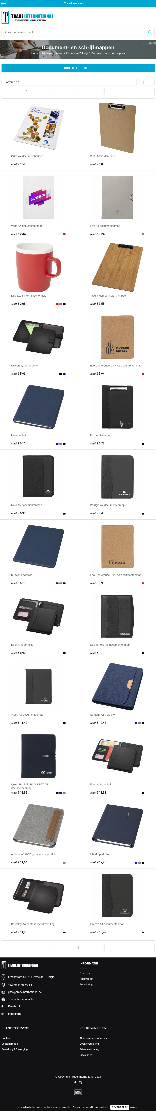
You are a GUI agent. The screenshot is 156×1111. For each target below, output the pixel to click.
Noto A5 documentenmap (26, 505)
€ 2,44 (18, 234)
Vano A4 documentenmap (27, 225)
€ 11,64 (19, 862)
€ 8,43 (97, 513)
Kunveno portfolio (21, 575)
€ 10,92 (98, 653)
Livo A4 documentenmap (105, 225)
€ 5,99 (18, 373)
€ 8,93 (97, 583)
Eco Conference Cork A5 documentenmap (115, 365)
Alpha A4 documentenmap (27, 714)
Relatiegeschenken (52, 53)
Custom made (10, 1043)
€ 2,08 (18, 304)
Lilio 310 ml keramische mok (28, 295)
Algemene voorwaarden (93, 1038)
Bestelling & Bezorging (15, 1049)
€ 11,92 (19, 792)
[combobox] (73, 32)
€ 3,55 (97, 304)
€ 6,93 (18, 513)
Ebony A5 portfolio (22, 644)
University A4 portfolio (24, 365)
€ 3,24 (97, 234)
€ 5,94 (97, 373)
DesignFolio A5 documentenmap (110, 644)
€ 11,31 (98, 792)
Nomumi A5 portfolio (102, 714)
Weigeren (133, 1107)
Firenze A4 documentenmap (107, 924)
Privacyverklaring (89, 1049)
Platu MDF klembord (102, 156)
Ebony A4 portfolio (101, 784)
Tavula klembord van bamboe (108, 295)
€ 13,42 (98, 932)
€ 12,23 (98, 862)
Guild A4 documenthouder (27, 156)
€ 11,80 (19, 932)
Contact (6, 1038)
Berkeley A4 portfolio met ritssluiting (33, 924)
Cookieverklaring (89, 1043)
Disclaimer (86, 1054)
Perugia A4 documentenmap (107, 505)
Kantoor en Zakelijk (77, 53)
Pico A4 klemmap (100, 435)
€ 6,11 (18, 443)
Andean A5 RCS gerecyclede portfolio (34, 854)
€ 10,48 (98, 723)
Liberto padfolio (99, 854)
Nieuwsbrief (86, 978)
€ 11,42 (19, 723)
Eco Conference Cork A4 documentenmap (115, 575)
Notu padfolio (19, 435)
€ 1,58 (18, 164)
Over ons (85, 973)
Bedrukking (86, 984)
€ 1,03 (97, 164)
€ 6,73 (97, 443)
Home (34, 53)
